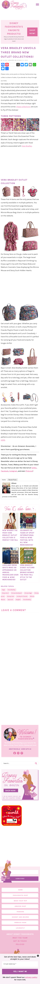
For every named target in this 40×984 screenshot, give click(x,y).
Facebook (4, 471)
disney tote (10, 596)
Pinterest (29, 471)
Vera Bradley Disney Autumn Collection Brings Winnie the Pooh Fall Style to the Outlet (27, 572)
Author (4, 480)
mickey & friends (22, 596)
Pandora (20, 912)
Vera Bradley (27, 146)
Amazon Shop (20, 906)
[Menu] (37, 4)
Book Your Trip (20, 901)
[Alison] (6, 492)
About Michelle (14, 749)
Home (20, 890)
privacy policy (31, 977)
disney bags (28, 593)
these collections (23, 107)
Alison (13, 483)
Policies (20, 944)
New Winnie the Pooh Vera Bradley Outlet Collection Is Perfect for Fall (10, 535)
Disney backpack (16, 593)
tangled (18, 599)
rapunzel (10, 599)
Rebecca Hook (20, 922)
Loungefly (20, 928)
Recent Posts (13, 480)
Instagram (13, 471)
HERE (3, 440)
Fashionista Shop (20, 895)
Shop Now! (32, 32)
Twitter (34, 468)
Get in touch (20, 941)
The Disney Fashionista (14, 5)
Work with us (26, 749)
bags (3, 590)
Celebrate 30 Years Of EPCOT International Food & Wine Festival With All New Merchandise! (27, 537)
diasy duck (5, 593)
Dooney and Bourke (20, 917)
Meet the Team (20, 938)
